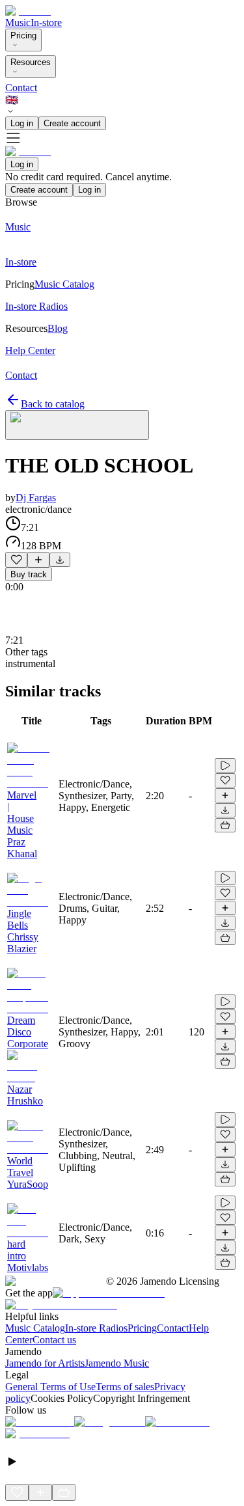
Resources (30, 62)
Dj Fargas (36, 497)
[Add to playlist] (38, 560)
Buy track (28, 574)
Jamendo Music (117, 1363)
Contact (21, 87)
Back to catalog (53, 403)
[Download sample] (59, 560)
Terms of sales (125, 1386)
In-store (46, 22)
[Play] (77, 425)
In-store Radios (96, 1328)
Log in (21, 123)
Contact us (54, 1339)
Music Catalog (35, 1328)
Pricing (23, 35)
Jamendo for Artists (45, 1363)
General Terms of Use (50, 1386)
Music (18, 22)
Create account (72, 123)
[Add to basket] (225, 825)
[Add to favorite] (16, 560)
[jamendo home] (28, 10)
